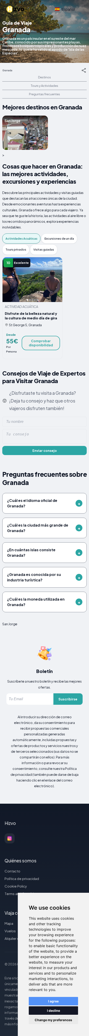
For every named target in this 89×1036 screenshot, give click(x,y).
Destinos (44, 77)
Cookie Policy (16, 886)
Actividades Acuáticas (21, 238)
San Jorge (9, 624)
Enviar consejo (44, 450)
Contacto (12, 871)
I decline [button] (53, 1010)
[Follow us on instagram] (10, 838)
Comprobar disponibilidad (41, 343)
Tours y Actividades (44, 85)
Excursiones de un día (59, 238)
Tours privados (15, 249)
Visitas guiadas (43, 249)
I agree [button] (53, 1001)
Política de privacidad (22, 878)
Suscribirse (67, 699)
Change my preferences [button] (53, 1020)
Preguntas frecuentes (44, 94)
